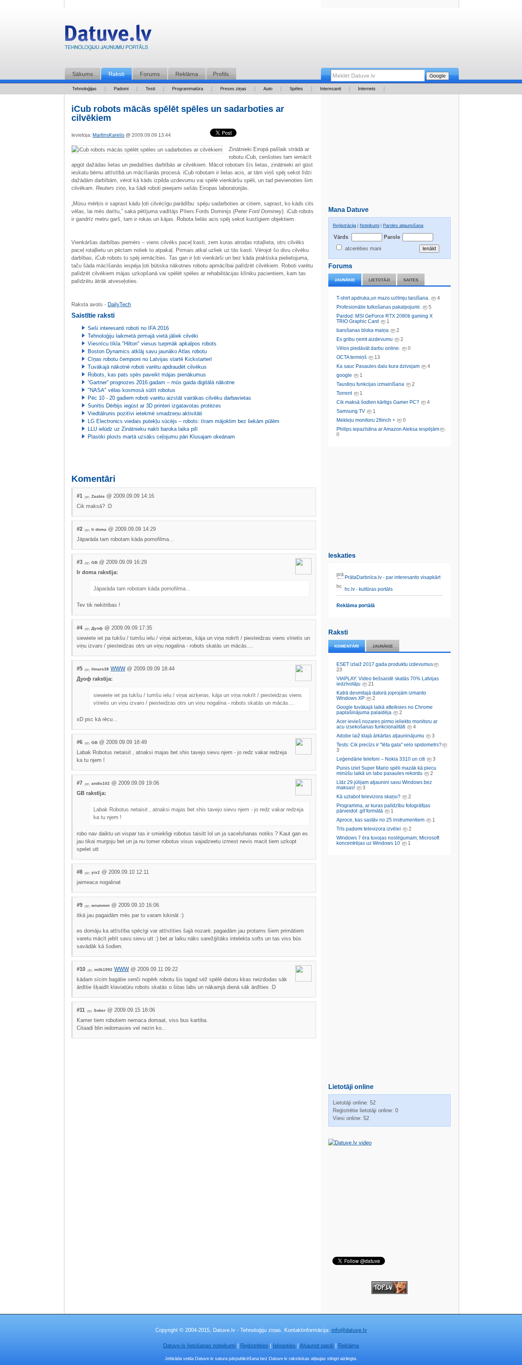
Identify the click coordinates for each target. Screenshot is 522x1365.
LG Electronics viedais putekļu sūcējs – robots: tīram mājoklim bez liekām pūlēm (183, 421)
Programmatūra (187, 88)
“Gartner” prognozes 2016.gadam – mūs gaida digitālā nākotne (161, 382)
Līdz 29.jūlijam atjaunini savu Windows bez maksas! (384, 784)
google (344, 375)
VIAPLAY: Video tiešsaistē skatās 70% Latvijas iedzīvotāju (387, 681)
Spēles (296, 88)
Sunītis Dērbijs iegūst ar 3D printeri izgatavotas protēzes (154, 406)
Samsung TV (351, 411)
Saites (410, 280)
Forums (150, 74)
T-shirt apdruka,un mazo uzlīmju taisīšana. (382, 298)
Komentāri (346, 646)
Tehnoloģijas (84, 88)
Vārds (341, 237)
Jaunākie (344, 280)
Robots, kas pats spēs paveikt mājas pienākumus (147, 375)
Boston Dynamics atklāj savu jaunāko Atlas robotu (147, 351)
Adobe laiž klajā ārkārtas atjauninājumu (380, 736)
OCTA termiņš (352, 357)
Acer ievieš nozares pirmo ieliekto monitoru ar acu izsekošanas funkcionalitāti (387, 724)
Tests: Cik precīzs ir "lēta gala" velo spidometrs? (389, 745)
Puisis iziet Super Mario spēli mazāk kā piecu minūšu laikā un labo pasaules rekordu (386, 770)
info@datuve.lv (349, 1330)
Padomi (121, 88)
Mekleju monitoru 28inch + (365, 420)
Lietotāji (379, 280)
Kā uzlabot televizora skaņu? (368, 796)
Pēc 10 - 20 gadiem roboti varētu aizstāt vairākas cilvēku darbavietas (169, 398)
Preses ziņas (233, 88)
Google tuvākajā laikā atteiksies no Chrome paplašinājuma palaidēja (384, 709)
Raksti (116, 74)
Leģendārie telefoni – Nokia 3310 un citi (380, 759)
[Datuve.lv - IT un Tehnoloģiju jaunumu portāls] (108, 39)
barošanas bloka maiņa (362, 330)
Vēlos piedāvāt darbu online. (368, 348)
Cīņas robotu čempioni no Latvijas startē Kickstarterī (150, 359)
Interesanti (330, 88)
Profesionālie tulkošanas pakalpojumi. (379, 307)
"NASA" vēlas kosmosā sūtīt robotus (131, 390)
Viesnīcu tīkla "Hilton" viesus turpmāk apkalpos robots (152, 344)
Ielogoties (284, 1346)
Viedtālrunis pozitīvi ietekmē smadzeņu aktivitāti (145, 413)
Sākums (82, 74)
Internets (367, 88)
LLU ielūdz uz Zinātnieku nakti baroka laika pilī (143, 429)
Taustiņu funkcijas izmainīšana (370, 384)
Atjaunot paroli (317, 1346)
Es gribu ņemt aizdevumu (364, 339)
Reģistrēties (254, 1346)
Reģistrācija (344, 225)
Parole (391, 237)
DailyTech (119, 304)
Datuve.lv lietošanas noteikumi (199, 1346)
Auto (267, 88)
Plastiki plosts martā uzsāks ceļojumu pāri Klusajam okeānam (161, 437)
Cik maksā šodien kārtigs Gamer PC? (377, 402)
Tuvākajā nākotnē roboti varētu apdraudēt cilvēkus (147, 367)
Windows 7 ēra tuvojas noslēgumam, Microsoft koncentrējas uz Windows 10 (387, 840)
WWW (118, 669)
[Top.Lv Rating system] (389, 1292)
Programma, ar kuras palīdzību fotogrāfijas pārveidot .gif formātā (383, 808)
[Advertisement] (389, 497)
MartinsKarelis (108, 135)
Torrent (344, 393)
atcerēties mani (363, 248)
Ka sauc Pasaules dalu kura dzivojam (378, 366)
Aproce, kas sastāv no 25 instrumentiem (380, 820)
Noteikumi (369, 225)
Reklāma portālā (355, 605)
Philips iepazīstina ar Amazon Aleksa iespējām (387, 429)
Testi (150, 88)
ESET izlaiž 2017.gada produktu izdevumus (384, 664)
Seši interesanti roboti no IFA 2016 (128, 328)
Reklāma (186, 74)
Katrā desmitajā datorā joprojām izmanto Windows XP (381, 695)
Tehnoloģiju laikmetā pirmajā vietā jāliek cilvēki (143, 336)
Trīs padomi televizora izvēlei (368, 829)
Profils (221, 74)
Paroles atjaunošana (403, 225)
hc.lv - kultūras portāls (368, 589)
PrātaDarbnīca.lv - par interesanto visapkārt (391, 577)
